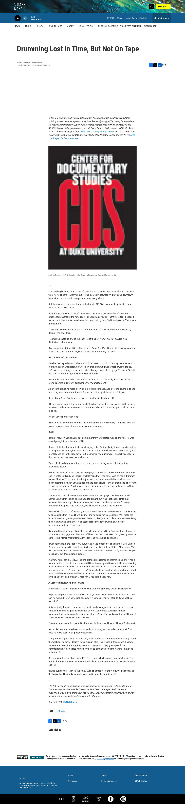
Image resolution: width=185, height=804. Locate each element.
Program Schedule (108, 26)
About (70, 26)
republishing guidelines (104, 758)
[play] (18, 18)
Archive (104, 775)
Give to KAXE (55, 26)
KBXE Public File (141, 781)
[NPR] (62, 799)
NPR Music (61, 711)
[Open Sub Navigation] (22, 26)
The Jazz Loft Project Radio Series (98, 131)
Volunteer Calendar (131, 26)
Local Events (86, 26)
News (17, 26)
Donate (164, 6)
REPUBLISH (37, 757)
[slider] (29, 18)
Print (164, 64)
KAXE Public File (141, 775)
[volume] (25, 18)
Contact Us (72, 781)
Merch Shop (150, 26)
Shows (40, 26)
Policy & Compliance (109, 781)
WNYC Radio (70, 702)
